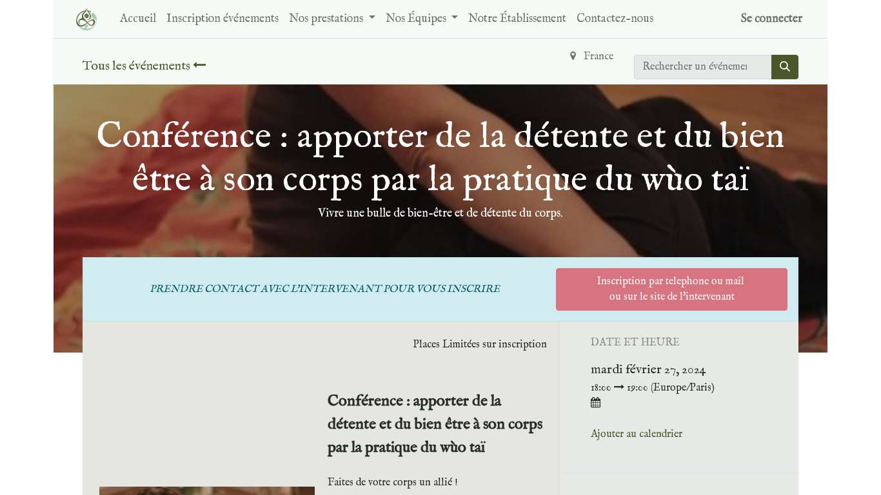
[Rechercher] (784, 67)
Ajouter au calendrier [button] (636, 434)
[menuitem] (138, 19)
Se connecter (771, 19)
